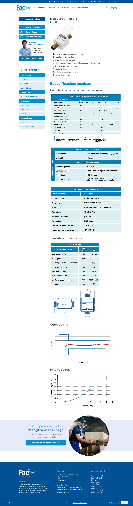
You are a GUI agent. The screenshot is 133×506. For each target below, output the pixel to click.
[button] (39, 7)
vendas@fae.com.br (111, 1)
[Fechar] (130, 502)
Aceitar (124, 503)
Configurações (113, 503)
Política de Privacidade (80, 503)
